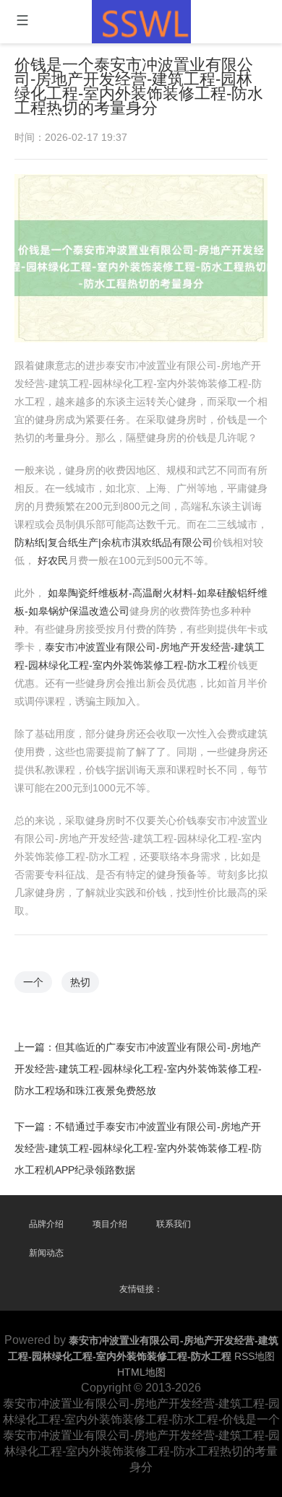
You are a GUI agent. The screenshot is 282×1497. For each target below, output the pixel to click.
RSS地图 (254, 1356)
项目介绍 (110, 1224)
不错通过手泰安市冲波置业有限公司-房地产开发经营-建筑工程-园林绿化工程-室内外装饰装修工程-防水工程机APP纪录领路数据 (138, 1148)
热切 (80, 982)
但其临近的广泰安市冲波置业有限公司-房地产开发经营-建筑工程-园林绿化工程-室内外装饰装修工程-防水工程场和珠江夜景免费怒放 (138, 1068)
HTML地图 (141, 1372)
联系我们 (173, 1224)
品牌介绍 (46, 1224)
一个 (33, 982)
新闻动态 (46, 1253)
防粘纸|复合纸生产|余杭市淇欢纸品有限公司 (113, 542)
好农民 (53, 560)
